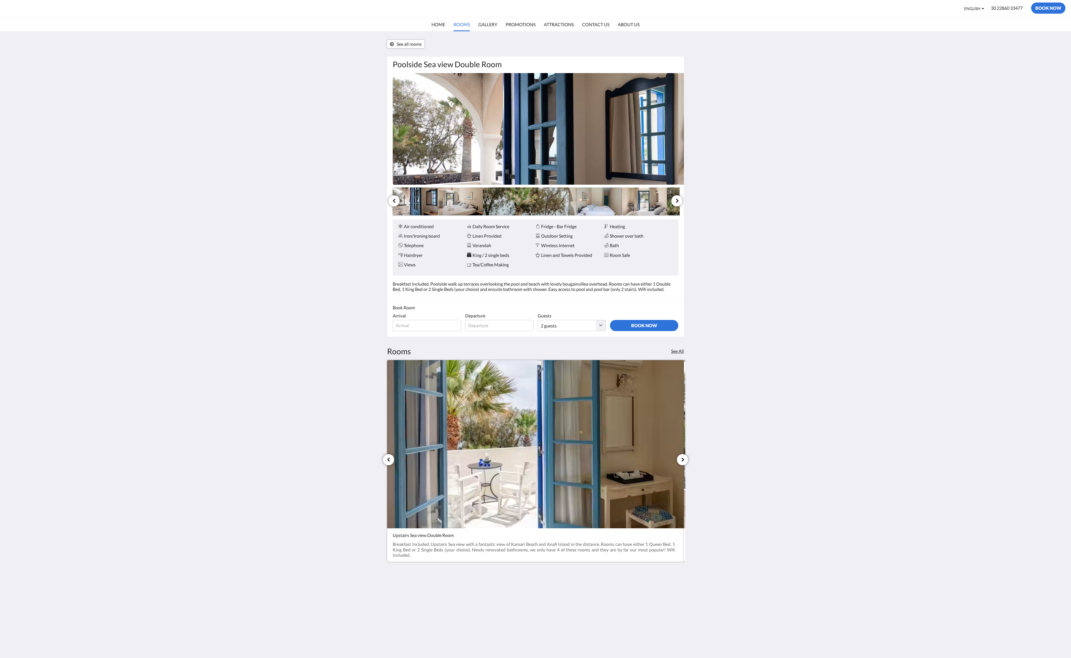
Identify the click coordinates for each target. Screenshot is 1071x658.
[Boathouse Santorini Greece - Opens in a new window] (626, 595)
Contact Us (501, 615)
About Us (499, 620)
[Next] (676, 200)
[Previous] (394, 200)
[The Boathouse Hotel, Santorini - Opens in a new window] (672, 595)
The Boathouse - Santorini (53, 8)
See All (677, 351)
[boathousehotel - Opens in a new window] (642, 595)
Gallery (497, 601)
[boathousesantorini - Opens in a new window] (657, 595)
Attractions (501, 610)
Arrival (399, 315)
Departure (475, 315)
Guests (544, 315)
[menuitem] (438, 25)
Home (495, 596)
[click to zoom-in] (535, 129)
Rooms (496, 605)
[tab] (511, 585)
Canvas (671, 634)
